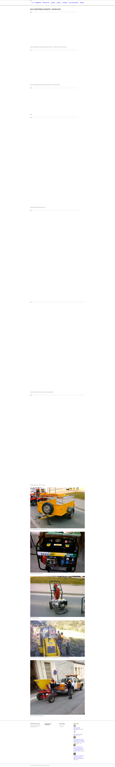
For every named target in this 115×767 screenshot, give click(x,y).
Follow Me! (61, 725)
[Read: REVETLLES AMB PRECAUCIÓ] (75, 726)
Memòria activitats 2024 (78, 734)
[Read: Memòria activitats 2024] (75, 732)
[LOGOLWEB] (34, 2)
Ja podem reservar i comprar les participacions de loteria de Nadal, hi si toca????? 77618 (79, 740)
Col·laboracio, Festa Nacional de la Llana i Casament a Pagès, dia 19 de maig (79, 757)
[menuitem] (39, 2)
